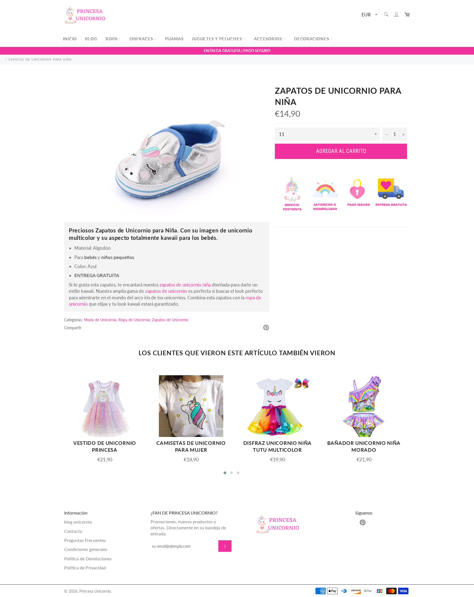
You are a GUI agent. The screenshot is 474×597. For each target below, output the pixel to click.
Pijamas (174, 38)
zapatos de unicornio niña (185, 285)
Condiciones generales (85, 549)
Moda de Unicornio (100, 319)
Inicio (70, 38)
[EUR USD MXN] (368, 15)
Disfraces (141, 38)
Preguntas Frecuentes (85, 540)
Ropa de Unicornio (134, 319)
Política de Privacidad (85, 567)
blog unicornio (78, 521)
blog (91, 38)
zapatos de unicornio (166, 291)
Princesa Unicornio (95, 591)
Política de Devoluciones (88, 558)
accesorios (268, 38)
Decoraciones (312, 38)
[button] (225, 473)
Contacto (73, 531)
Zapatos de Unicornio (170, 319)
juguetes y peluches (217, 38)
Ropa (112, 38)
